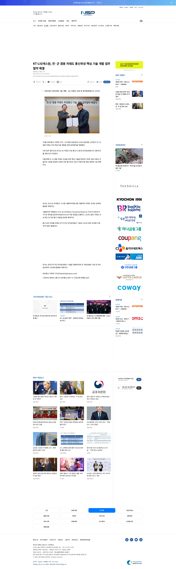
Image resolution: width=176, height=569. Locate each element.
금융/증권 (74, 510)
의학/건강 (102, 516)
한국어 (121, 7)
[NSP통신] (88, 13)
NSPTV (74, 21)
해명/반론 (46, 527)
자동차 (74, 516)
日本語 (131, 7)
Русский (140, 7)
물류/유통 (46, 516)
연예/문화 (74, 521)
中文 (135, 7)
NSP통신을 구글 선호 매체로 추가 (83, 3)
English (126, 7)
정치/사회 (46, 521)
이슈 (67, 21)
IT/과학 (102, 510)
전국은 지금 (42, 21)
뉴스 (34, 21)
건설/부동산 (129, 510)
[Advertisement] (153, 82)
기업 (46, 510)
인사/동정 (102, 521)
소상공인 (61, 21)
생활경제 (129, 516)
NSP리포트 (52, 21)
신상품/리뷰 (129, 521)
